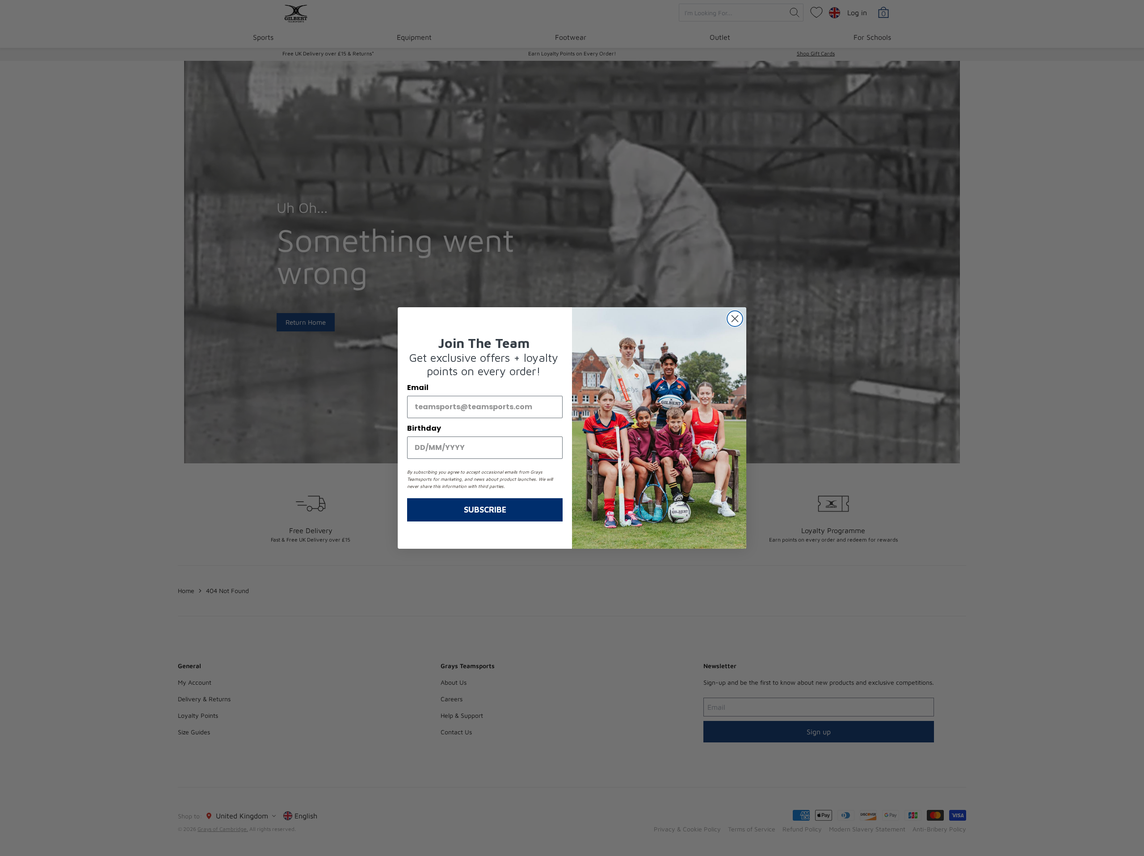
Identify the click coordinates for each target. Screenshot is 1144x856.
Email (418, 387)
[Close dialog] (735, 318)
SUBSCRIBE (485, 509)
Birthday (424, 428)
